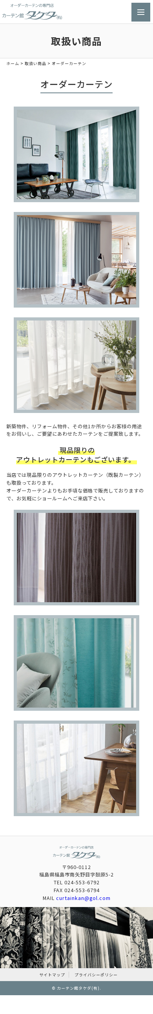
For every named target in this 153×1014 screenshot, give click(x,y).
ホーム (12, 63)
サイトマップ (52, 975)
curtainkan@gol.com (83, 898)
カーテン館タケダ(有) (78, 988)
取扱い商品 (35, 63)
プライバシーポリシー (96, 975)
